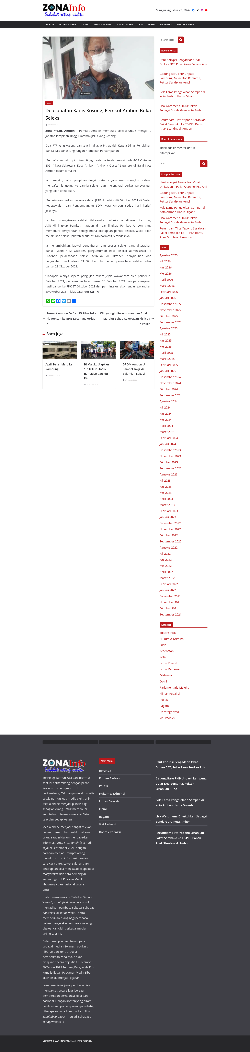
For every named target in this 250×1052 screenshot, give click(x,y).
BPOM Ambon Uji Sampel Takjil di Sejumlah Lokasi (134, 369)
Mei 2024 (166, 420)
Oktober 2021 (169, 608)
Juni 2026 (166, 267)
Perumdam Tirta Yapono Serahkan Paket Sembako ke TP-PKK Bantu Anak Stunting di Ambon (183, 124)
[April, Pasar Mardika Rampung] (60, 344)
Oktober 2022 (169, 535)
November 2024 (170, 383)
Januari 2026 (168, 298)
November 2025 (170, 310)
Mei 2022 (166, 566)
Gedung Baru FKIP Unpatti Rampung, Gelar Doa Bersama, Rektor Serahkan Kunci (180, 78)
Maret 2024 (167, 432)
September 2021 (170, 614)
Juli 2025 (165, 334)
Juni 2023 (166, 487)
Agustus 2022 (169, 547)
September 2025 (170, 322)
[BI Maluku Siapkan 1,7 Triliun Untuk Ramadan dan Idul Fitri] (98, 344)
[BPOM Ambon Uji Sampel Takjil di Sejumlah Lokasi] (137, 344)
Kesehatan (167, 651)
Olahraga (166, 675)
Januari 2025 (168, 371)
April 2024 (166, 426)
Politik (84, 24)
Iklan (163, 645)
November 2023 (170, 456)
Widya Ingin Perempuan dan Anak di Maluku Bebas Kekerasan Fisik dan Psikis (125, 318)
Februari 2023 (169, 511)
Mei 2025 (166, 346)
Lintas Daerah (125, 24)
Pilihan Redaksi (67, 24)
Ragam (151, 24)
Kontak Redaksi (185, 24)
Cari (181, 40)
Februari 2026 (169, 292)
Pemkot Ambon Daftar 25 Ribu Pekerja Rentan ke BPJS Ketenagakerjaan (71, 318)
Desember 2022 (170, 523)
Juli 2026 (165, 261)
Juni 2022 (166, 560)
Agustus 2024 (169, 401)
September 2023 (170, 468)
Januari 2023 (168, 517)
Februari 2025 (169, 365)
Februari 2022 (169, 584)
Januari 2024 (168, 444)
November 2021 (170, 602)
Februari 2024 (169, 438)
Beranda (49, 24)
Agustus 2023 (169, 474)
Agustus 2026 (169, 255)
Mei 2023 (166, 493)
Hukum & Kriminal (103, 24)
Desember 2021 (170, 596)
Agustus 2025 (169, 328)
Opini (140, 24)
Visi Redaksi (166, 24)
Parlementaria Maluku (174, 687)
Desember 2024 (170, 377)
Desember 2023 (170, 450)
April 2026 (166, 280)
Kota (163, 657)
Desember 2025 (170, 304)
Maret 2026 (167, 286)
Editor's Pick (168, 633)
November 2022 (170, 529)
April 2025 (166, 353)
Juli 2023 (165, 480)
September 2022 (170, 541)
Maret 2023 (167, 505)
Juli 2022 (165, 554)
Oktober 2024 (169, 389)
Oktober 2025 (169, 316)
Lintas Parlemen (170, 669)
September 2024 (170, 395)
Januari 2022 (168, 590)
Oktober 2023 (169, 462)
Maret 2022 (167, 578)
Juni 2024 (166, 413)
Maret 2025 (167, 359)
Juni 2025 (166, 340)
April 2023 (166, 499)
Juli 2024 (165, 407)
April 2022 (166, 572)
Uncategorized (169, 712)
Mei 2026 (166, 273)
